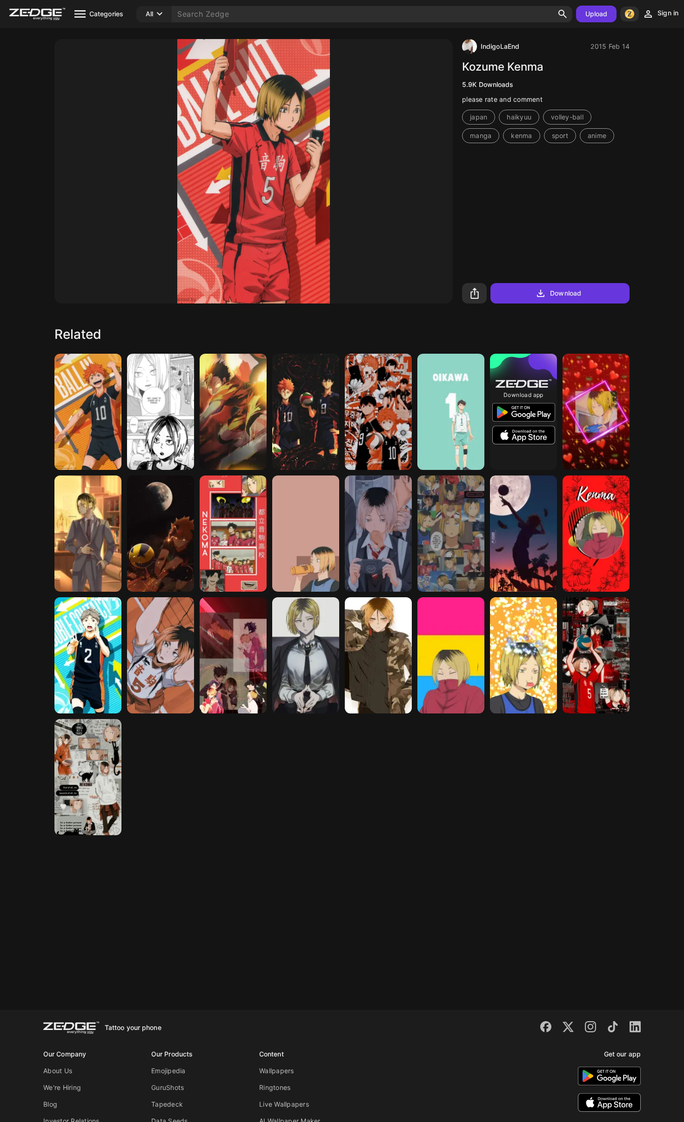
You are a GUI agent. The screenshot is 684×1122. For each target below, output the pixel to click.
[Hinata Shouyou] (87, 412)
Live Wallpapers (284, 1104)
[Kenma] (596, 412)
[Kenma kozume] (378, 533)
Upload (596, 14)
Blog (50, 1104)
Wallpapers (276, 1071)
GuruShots (167, 1087)
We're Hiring (62, 1087)
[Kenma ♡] (160, 655)
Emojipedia (168, 1071)
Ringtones (274, 1087)
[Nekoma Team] (233, 533)
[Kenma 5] (305, 655)
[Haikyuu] (233, 412)
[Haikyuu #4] (305, 533)
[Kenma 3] (378, 655)
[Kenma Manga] (160, 412)
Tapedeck (167, 1104)
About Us (57, 1071)
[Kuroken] (233, 655)
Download (565, 293)
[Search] (562, 14)
